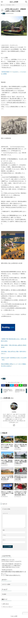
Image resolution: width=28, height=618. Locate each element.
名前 (4, 530)
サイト (4, 539)
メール (4, 535)
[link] (14, 425)
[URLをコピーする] (25, 385)
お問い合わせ (6, 604)
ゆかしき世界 (14, 2)
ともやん (14, 412)
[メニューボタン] (2, 2)
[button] (3, 385)
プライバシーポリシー (8, 606)
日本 (4, 13)
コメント (5, 513)
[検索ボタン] (26, 2)
